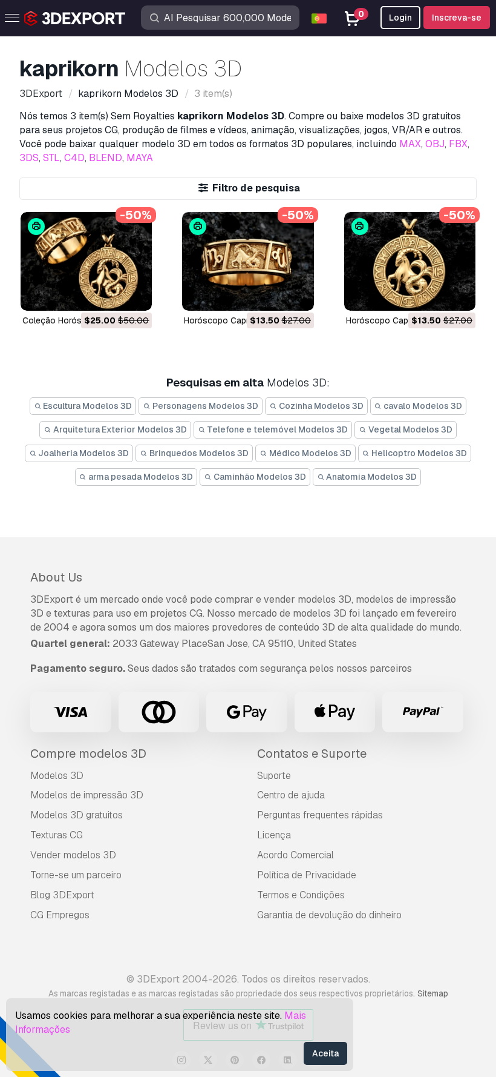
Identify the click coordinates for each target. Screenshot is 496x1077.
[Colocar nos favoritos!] (134, 293)
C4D (74, 157)
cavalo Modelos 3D (422, 405)
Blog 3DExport (62, 895)
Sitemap (432, 993)
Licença (274, 835)
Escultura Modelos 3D (86, 405)
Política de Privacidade (306, 875)
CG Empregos (60, 915)
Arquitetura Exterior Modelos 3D (119, 429)
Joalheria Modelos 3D (82, 453)
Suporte (274, 775)
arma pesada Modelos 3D (139, 476)
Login (400, 17)
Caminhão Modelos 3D (259, 476)
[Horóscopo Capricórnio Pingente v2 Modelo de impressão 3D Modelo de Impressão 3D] (409, 261)
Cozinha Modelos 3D (320, 405)
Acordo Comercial (295, 855)
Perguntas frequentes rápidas (320, 815)
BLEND (105, 157)
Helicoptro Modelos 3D (418, 453)
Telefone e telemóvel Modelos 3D (276, 429)
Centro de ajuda (291, 795)
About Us (56, 577)
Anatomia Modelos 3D (370, 476)
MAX (410, 144)
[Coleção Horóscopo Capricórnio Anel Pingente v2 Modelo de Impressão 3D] (86, 261)
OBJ (435, 144)
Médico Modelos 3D (309, 453)
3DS (29, 157)
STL (51, 157)
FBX (458, 144)
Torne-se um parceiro (76, 875)
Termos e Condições (301, 895)
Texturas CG (56, 835)
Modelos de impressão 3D (86, 795)
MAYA (139, 157)
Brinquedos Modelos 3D (198, 453)
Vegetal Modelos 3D (409, 429)
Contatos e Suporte (312, 753)
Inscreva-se (456, 17)
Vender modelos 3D (73, 855)
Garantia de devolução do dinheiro (329, 915)
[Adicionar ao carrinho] (109, 293)
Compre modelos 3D (88, 753)
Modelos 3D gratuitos (76, 815)
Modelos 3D (56, 775)
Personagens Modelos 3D (204, 405)
